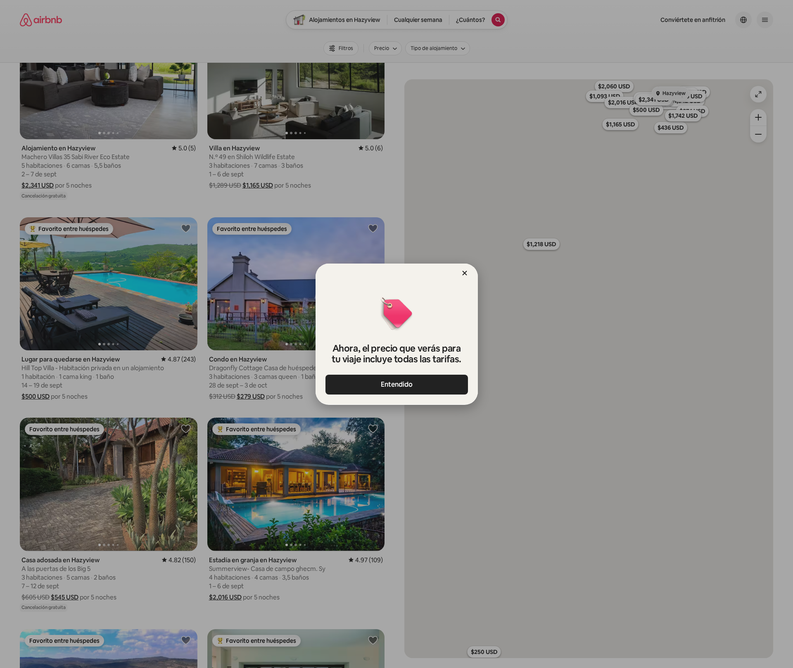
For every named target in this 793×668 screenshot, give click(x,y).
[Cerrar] (464, 273)
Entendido (397, 384)
